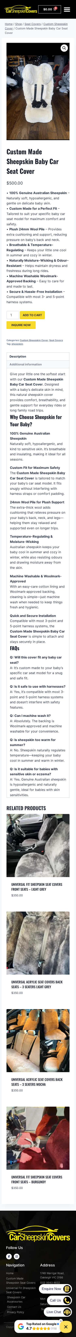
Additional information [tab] (26, 364)
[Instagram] (16, 1256)
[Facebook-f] (9, 1256)
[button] (67, 9)
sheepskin (17, 344)
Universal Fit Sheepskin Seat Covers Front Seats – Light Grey (36, 887)
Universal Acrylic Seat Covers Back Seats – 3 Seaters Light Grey (37, 984)
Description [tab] (18, 356)
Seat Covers (56, 340)
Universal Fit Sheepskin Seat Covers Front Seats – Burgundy (36, 1179)
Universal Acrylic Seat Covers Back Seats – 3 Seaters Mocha (37, 1082)
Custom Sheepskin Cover (34, 340)
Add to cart (32, 315)
